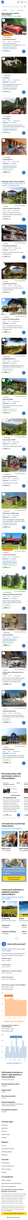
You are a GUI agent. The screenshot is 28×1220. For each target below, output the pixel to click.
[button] (26, 2)
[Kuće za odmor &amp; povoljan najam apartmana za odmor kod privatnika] (2, 2)
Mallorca (4, 1131)
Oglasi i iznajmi (6, 1180)
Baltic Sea (5, 1128)
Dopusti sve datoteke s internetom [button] (14, 1213)
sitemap (4, 1137)
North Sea (5, 1125)
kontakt (4, 1172)
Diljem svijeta (6, 1134)
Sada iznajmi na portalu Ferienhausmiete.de (14, 878)
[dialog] (14, 1203)
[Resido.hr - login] (22, 2)
